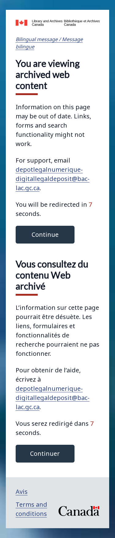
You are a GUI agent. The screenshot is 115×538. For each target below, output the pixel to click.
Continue (45, 234)
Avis (22, 491)
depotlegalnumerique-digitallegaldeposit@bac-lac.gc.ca (53, 178)
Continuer (45, 453)
